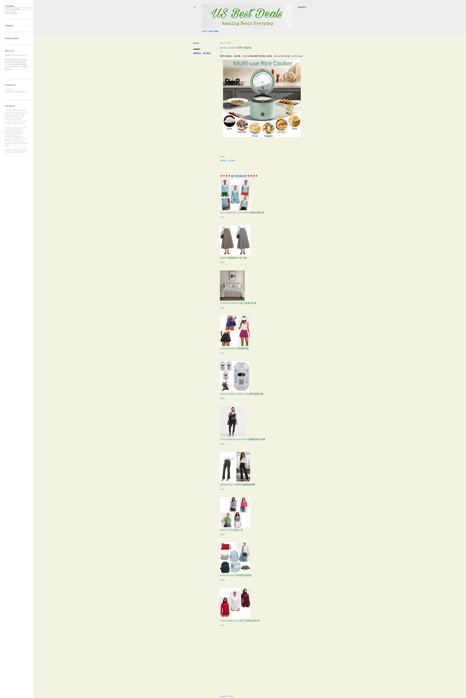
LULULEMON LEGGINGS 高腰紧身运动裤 (242, 439)
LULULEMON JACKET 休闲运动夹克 (240, 620)
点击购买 (294, 56)
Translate (13, 13)
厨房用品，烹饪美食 (202, 53)
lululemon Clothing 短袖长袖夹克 (242, 212)
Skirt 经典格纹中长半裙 (233, 257)
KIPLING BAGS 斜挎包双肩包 (236, 575)
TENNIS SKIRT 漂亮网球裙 (234, 348)
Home (204, 31)
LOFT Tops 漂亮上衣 (231, 529)
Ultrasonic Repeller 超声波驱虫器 (241, 393)
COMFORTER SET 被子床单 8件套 (238, 303)
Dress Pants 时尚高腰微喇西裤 (237, 484)
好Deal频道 (213, 31)
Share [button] (196, 43)
